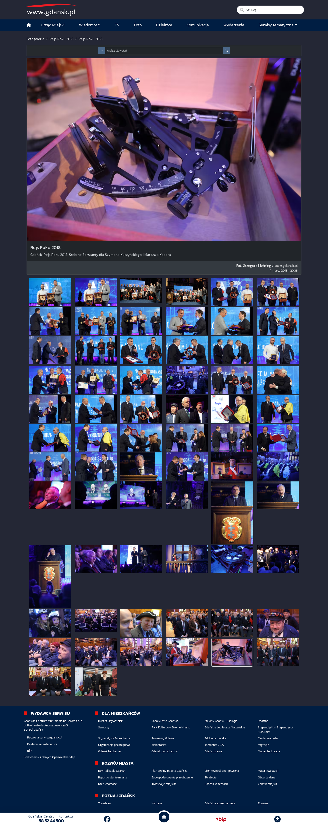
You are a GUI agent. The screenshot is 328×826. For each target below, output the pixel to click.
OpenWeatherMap (63, 757)
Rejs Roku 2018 (61, 39)
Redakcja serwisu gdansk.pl (44, 737)
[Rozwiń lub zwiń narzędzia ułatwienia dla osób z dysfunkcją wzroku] (277, 819)
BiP (29, 751)
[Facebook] (107, 819)
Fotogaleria (35, 39)
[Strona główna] (29, 25)
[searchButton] (226, 50)
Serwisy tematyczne (276, 25)
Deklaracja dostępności (42, 744)
